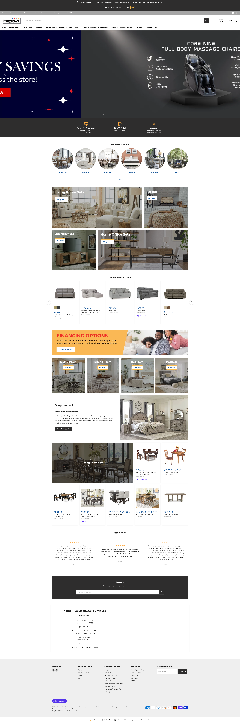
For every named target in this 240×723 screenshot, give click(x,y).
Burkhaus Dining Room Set (118, 515)
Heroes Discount (45, 13)
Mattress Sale (152, 28)
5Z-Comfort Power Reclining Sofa (63, 316)
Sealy (80, 675)
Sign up (183, 671)
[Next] (191, 302)
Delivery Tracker (28, 13)
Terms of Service (136, 673)
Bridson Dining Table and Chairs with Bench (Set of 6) (92, 516)
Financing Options (110, 678)
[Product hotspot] (139, 411)
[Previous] (48, 302)
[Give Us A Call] (120, 128)
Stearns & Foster (83, 673)
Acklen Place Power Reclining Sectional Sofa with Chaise (91, 312)
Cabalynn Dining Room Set (145, 515)
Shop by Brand (14, 28)
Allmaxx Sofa (140, 311)
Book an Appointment (58, 13)
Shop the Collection (63, 429)
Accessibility (134, 678)
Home (4, 28)
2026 (132, 7)
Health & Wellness (127, 28)
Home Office (73, 28)
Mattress (62, 28)
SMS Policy (134, 681)
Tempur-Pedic (82, 670)
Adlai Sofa (112, 311)
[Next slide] (235, 74)
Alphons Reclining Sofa (172, 315)
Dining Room (51, 28)
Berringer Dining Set (171, 472)
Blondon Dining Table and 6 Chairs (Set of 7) (63, 516)
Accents (114, 28)
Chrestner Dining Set (171, 515)
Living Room (27, 28)
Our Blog (107, 692)
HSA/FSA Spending (71, 13)
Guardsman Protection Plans (113, 689)
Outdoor (140, 28)
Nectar (80, 678)
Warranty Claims (109, 686)
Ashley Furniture (58, 319)
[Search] (206, 20)
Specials (37, 13)
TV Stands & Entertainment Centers (94, 28)
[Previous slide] (5, 74)
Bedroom (39, 28)
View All (120, 180)
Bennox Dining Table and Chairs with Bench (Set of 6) (147, 473)
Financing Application (16, 13)
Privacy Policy (135, 675)
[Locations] (154, 128)
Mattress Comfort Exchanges (113, 684)
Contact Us (5, 13)
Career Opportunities (137, 670)
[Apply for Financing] (86, 128)
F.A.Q (106, 670)
